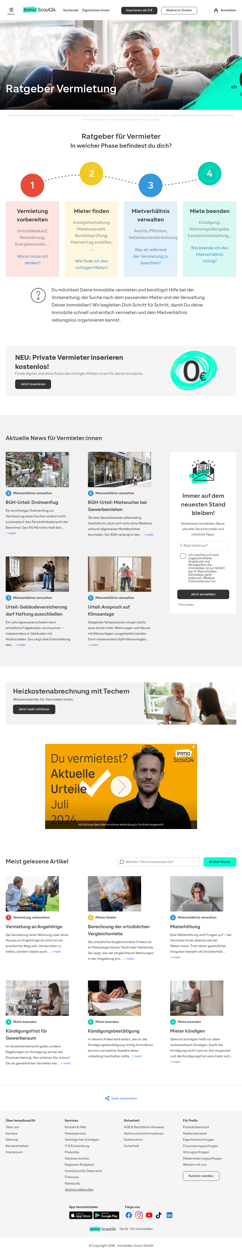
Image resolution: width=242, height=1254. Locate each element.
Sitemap (12, 1140)
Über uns (12, 1127)
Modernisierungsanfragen (202, 1158)
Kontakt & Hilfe (75, 1127)
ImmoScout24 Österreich (83, 1171)
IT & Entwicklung (77, 1146)
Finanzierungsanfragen (200, 1146)
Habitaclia (72, 1183)
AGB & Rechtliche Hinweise (144, 1127)
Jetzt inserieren (33, 384)
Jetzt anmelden (203, 594)
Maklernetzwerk (195, 1133)
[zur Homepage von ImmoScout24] (39, 12)
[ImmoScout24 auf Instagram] (139, 1218)
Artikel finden (220, 862)
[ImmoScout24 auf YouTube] (149, 1218)
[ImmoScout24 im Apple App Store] (81, 1218)
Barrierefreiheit (17, 1146)
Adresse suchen (77, 1158)
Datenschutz (133, 1140)
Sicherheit (131, 1146)
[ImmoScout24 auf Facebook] (129, 1218)
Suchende (70, 10)
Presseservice (75, 1133)
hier (213, 581)
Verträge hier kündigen (82, 1140)
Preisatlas (72, 1152)
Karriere (11, 1133)
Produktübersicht (196, 1127)
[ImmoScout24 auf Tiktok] (160, 1218)
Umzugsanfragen (196, 1152)
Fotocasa (72, 1177)
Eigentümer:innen (96, 10)
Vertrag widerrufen (79, 1190)
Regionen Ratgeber (79, 1165)
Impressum (14, 1152)
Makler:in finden (179, 10)
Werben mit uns (194, 1165)
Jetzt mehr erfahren (34, 709)
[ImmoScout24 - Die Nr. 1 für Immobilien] (102, 1229)
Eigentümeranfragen (198, 1140)
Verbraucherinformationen (144, 1133)
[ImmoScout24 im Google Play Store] (106, 1218)
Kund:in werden (201, 1176)
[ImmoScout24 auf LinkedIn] (169, 1218)
